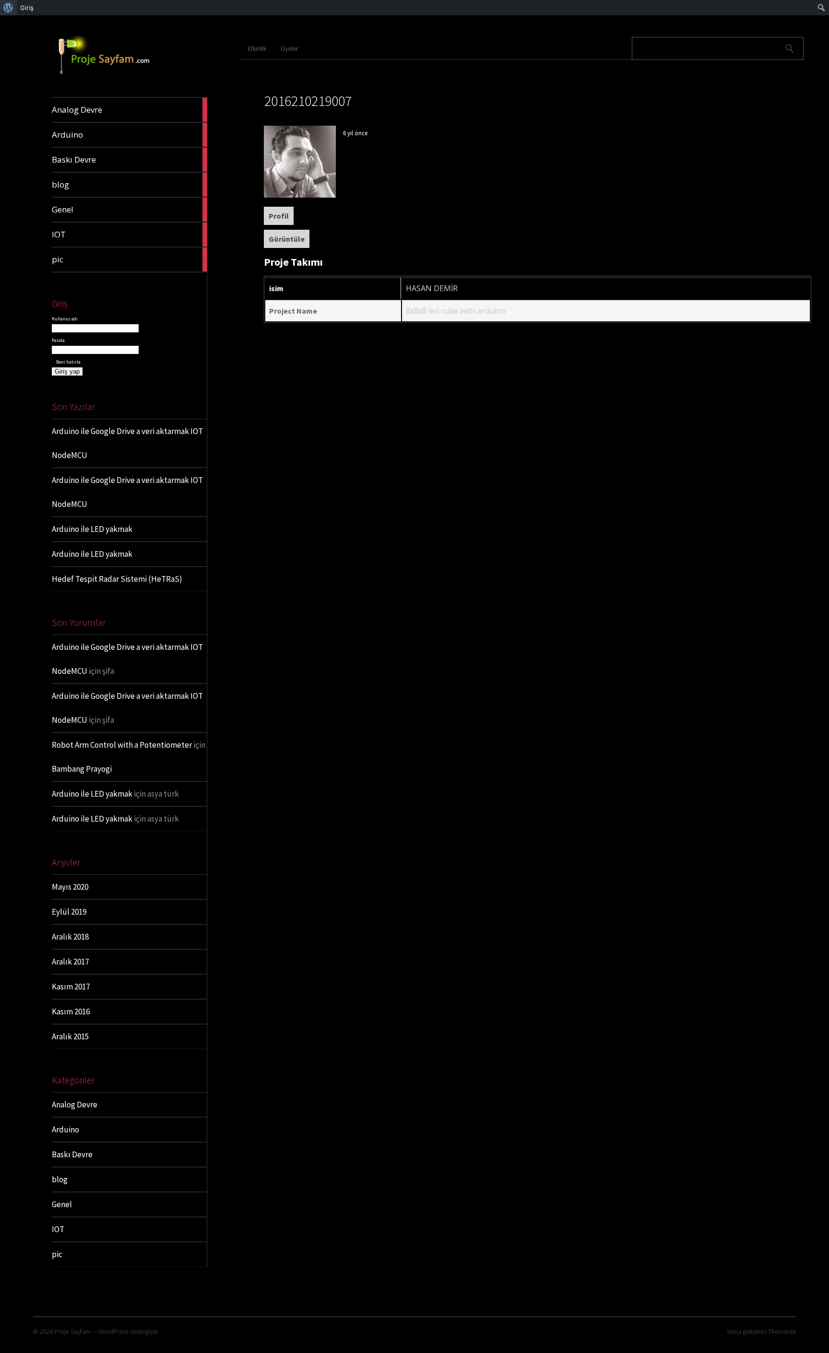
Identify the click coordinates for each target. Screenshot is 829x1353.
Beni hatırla (68, 362)
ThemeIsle (782, 1331)
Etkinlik (257, 48)
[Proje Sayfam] (112, 74)
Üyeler (289, 48)
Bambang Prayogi (82, 769)
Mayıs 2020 (70, 887)
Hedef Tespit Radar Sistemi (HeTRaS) (117, 579)
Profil (279, 216)
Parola (58, 340)
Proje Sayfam (73, 1331)
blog (60, 1179)
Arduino (65, 1129)
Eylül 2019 (69, 911)
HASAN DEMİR (432, 288)
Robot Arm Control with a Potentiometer (122, 745)
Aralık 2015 (70, 1036)
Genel (62, 1204)
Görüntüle (287, 239)
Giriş (27, 8)
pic (57, 1254)
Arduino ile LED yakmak (92, 529)
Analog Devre (74, 1104)
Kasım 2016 (71, 1011)
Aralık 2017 (70, 961)
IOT (58, 1229)
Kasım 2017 (71, 986)
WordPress (114, 1331)
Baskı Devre (72, 1154)
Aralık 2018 (70, 936)
